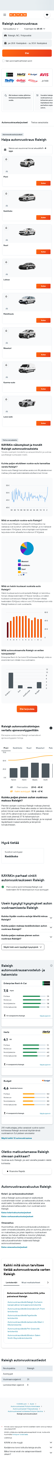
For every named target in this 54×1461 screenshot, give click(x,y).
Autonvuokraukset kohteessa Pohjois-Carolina (25, 1411)
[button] (5, 15)
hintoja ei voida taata (20, 1434)
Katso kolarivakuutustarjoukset (16, 1212)
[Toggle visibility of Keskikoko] (24, 565)
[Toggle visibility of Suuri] (22, 568)
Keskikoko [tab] (17, 748)
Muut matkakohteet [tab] (31, 1282)
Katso (43, 183)
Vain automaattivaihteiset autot (19, 61)
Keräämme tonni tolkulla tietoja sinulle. (22, 1447)
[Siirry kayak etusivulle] (18, 14)
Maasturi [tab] (40, 748)
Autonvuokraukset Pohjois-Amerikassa (25, 1406)
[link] (27, 709)
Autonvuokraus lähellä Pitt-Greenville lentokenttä (24, 1330)
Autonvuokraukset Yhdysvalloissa (25, 1409)
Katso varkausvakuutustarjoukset (17, 1216)
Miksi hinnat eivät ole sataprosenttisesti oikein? (22, 1452)
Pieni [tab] (6, 748)
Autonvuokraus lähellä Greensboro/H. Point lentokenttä (26, 1310)
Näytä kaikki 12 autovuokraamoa (16, 1138)
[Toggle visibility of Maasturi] (23, 561)
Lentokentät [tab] (11, 1282)
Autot (32, 1404)
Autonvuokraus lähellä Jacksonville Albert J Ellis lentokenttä (26, 1323)
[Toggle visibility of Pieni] (21, 576)
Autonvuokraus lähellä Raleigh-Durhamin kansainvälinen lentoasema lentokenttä (25, 1303)
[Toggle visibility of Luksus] (22, 572)
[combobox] (11, 28)
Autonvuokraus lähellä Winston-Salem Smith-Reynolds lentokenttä (24, 1336)
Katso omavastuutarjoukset (14, 1247)
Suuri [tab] (29, 748)
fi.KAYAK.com (22, 1404)
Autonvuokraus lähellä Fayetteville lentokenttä (22, 1316)
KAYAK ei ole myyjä (13, 1442)
